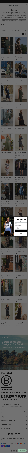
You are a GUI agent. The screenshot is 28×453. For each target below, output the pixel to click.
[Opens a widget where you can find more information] (22, 450)
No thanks (21, 233)
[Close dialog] (26, 218)
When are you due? (17, 227)
